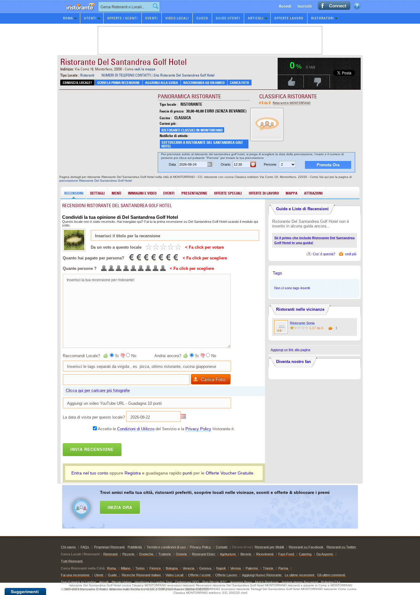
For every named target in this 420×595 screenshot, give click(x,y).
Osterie (181, 554)
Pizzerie (128, 554)
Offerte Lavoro (288, 18)
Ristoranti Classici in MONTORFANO (192, 130)
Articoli (255, 18)
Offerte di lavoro (264, 193)
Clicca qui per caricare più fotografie (98, 390)
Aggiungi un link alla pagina (290, 350)
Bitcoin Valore (122, 582)
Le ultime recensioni (299, 575)
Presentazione (194, 193)
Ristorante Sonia (302, 323)
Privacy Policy (198, 429)
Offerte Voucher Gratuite (229, 473)
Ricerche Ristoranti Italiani (141, 575)
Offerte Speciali (228, 193)
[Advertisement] (218, 505)
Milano (125, 568)
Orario (225, 164)
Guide (113, 575)
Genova (205, 568)
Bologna (172, 568)
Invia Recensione (92, 449)
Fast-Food (286, 554)
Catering (305, 554)
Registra (133, 473)
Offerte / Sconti (122, 18)
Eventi (151, 18)
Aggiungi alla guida (161, 83)
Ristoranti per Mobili (269, 547)
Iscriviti (305, 6)
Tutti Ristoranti (71, 561)
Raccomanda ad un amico (204, 83)
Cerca (155, 6)
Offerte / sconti (199, 575)
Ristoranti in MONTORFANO (292, 103)
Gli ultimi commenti (331, 575)
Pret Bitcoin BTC (214, 582)
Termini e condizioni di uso (166, 547)
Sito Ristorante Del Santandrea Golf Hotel (184, 75)
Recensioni (73, 193)
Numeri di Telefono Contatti (126, 75)
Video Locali (177, 18)
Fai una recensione (75, 575)
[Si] (106, 355)
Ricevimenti (264, 554)
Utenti (90, 18)
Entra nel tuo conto (89, 473)
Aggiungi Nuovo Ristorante (262, 575)
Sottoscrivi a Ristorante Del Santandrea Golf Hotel (202, 144)
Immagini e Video (142, 193)
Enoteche (146, 554)
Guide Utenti (228, 18)
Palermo (252, 568)
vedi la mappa (144, 69)
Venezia (188, 568)
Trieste (268, 568)
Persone (270, 164)
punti (187, 473)
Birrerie (245, 554)
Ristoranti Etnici (203, 554)
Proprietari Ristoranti (109, 547)
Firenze (155, 568)
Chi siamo (68, 547)
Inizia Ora (120, 507)
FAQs (85, 547)
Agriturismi (228, 554)
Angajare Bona (241, 582)
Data (172, 164)
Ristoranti (87, 75)
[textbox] (129, 7)
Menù (116, 193)
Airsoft (104, 582)
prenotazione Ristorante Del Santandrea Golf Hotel (95, 180)
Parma (283, 568)
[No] (122, 355)
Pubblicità (135, 547)
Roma (68, 18)
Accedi (285, 6)
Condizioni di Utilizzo (135, 429)
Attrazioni (313, 193)
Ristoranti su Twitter (341, 547)
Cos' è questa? (324, 254)
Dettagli (97, 193)
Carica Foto (239, 83)
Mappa (291, 193)
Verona (235, 568)
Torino (140, 568)
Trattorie (164, 554)
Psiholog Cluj (330, 582)
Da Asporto (324, 554)
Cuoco (202, 18)
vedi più (350, 254)
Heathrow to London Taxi (153, 582)
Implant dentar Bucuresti (300, 582)
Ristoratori (322, 18)
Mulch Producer (267, 582)
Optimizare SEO (187, 582)
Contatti (221, 547)
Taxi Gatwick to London (78, 582)
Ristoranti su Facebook (306, 547)
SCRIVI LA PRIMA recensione (118, 83)
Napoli (220, 568)
